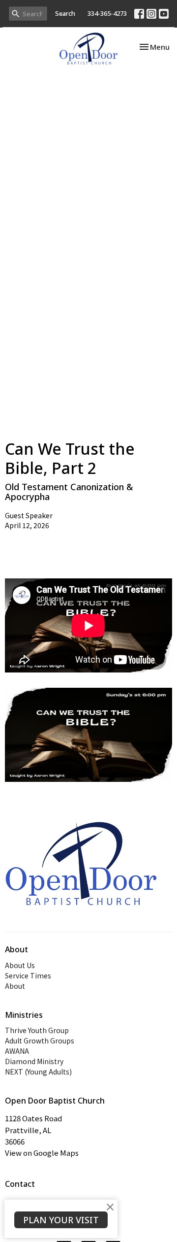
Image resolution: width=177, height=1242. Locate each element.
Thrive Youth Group (37, 1030)
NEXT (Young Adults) (38, 1071)
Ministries (24, 1014)
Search (65, 13)
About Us (20, 965)
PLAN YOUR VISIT (61, 1220)
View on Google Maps (42, 1152)
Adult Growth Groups (39, 1040)
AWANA (17, 1051)
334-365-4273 (107, 13)
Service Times (28, 975)
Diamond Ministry (34, 1061)
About (15, 986)
